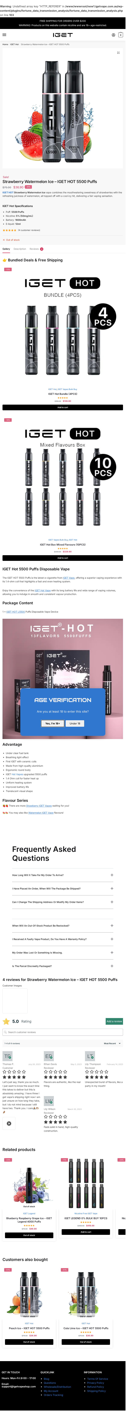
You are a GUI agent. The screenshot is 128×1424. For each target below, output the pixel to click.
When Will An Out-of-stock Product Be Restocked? (40, 925)
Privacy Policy (95, 1382)
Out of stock (29, 1235)
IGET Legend (29, 1213)
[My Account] (114, 35)
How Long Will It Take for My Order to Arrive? (38, 875)
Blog (46, 1378)
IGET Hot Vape (43, 590)
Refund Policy (95, 1386)
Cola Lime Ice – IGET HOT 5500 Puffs (86, 1328)
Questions (50, 1382)
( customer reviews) (29, 230)
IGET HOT (8, 192)
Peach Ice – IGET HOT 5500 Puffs (29, 1328)
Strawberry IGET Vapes (39, 805)
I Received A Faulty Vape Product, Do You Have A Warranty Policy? (49, 939)
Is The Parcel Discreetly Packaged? (32, 966)
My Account (51, 1391)
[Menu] (7, 34)
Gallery (6, 248)
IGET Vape (68, 577)
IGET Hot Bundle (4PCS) (62, 393)
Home (5, 44)
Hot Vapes (17, 774)
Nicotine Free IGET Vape (85, 1213)
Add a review (114, 1021)
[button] (118, 52)
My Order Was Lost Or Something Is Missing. (37, 952)
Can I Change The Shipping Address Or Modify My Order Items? (48, 902)
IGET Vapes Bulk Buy (67, 389)
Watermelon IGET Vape (41, 812)
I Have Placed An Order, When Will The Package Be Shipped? (46, 888)
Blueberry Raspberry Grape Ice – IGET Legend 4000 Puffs (29, 1220)
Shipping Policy (96, 1391)
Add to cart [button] (63, 407)
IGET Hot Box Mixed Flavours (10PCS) (63, 544)
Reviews (34, 248)
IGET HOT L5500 (15, 611)
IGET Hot (14, 44)
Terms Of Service (97, 1378)
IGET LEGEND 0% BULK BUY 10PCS (85, 1218)
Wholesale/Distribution (57, 1386)
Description (20, 248)
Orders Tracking (53, 1395)
